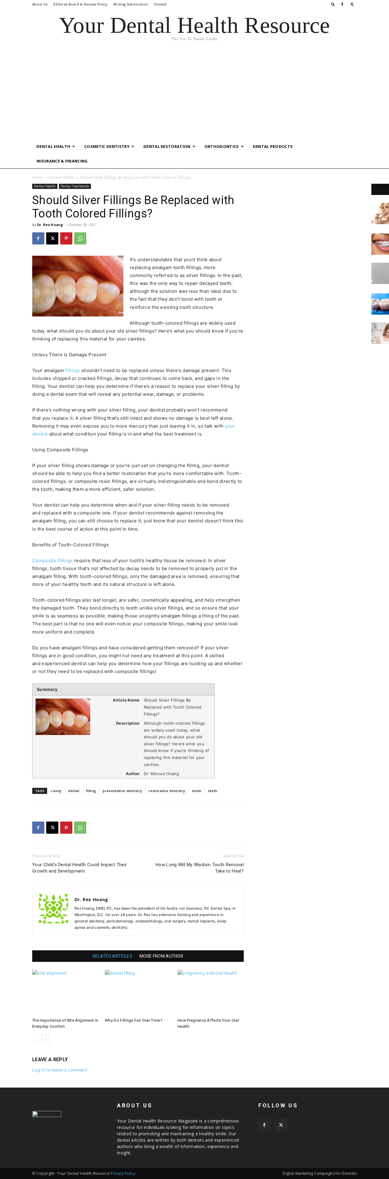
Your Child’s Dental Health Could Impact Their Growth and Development (79, 868)
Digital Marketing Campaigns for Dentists (320, 1173)
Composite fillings (52, 560)
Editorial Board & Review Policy (80, 4)
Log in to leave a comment (59, 1069)
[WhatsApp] (80, 238)
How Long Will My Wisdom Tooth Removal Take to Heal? (200, 868)
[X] (352, 4)
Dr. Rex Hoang (50, 224)
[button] (333, 4)
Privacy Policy (123, 1173)
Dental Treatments (75, 186)
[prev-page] (36, 1038)
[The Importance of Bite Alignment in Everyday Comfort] (65, 992)
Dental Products (273, 146)
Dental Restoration (167, 146)
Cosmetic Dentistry (106, 146)
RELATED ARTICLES (112, 956)
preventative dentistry (122, 790)
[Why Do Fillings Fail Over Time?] (138, 992)
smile (196, 790)
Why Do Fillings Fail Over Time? (133, 1020)
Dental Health (53, 146)
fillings (72, 370)
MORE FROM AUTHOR (161, 956)
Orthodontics (222, 146)
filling (91, 790)
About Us (40, 4)
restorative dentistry (167, 790)
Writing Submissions (130, 4)
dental (73, 790)
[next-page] (46, 1038)
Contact (160, 4)
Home (37, 177)
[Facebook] (342, 4)
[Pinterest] (66, 238)
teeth (213, 790)
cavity (56, 790)
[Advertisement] (194, 93)
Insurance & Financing (62, 161)
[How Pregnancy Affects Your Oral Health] (210, 992)
